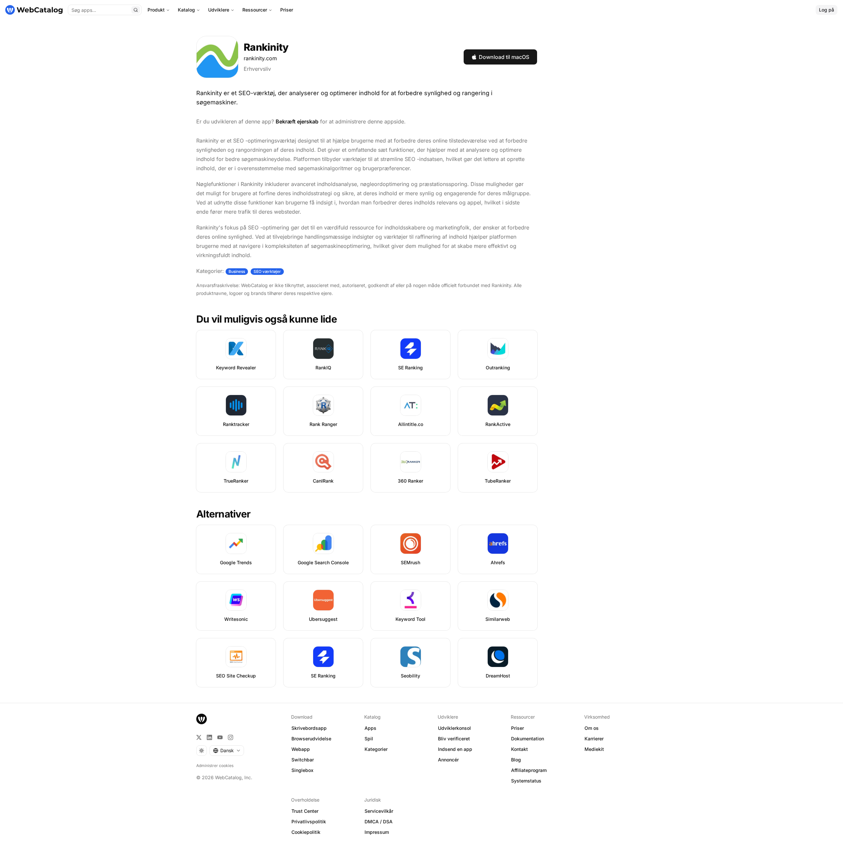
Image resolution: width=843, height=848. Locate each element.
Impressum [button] (377, 832)
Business (237, 271)
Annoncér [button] (448, 759)
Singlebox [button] (302, 770)
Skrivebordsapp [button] (309, 728)
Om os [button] (592, 728)
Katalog (186, 10)
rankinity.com (260, 58)
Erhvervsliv (257, 69)
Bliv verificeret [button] (454, 738)
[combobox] (226, 750)
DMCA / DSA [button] (379, 821)
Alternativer (223, 514)
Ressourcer (254, 10)
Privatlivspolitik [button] (308, 821)
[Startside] (34, 10)
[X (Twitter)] (199, 737)
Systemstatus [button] (526, 780)
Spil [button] (369, 738)
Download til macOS (504, 57)
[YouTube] (220, 737)
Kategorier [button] (376, 749)
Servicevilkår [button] (379, 811)
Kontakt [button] (519, 749)
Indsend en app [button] (455, 749)
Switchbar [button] (302, 759)
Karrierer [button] (594, 738)
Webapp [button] (300, 749)
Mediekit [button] (594, 749)
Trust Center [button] (304, 811)
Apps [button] (370, 728)
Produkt (156, 10)
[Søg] (135, 10)
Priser (286, 10)
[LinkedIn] (209, 737)
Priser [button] (517, 728)
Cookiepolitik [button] (305, 832)
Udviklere (218, 10)
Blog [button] (516, 759)
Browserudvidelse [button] (311, 738)
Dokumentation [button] (527, 738)
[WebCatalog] (201, 719)
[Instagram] (230, 737)
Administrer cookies (214, 765)
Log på (826, 10)
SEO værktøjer (267, 271)
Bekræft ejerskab (297, 121)
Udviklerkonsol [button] (454, 728)
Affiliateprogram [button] (529, 770)
